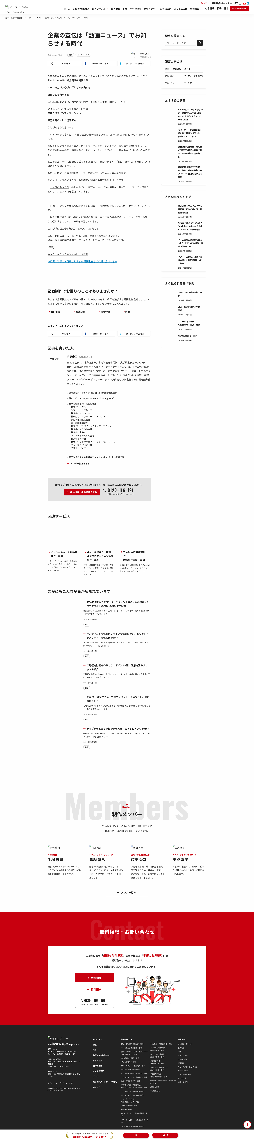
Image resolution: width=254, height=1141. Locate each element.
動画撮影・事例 (126, 1109)
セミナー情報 (183, 1070)
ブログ (39, 17)
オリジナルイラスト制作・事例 (132, 1095)
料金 (127, 311)
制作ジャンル (126, 1039)
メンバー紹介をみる (80, 463)
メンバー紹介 (183, 1059)
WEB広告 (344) (190, 82)
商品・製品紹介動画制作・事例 (132, 1044)
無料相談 (55, 311)
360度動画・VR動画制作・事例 (132, 1126)
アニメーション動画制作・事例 (132, 1091)
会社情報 (181, 1039)
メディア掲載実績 (184, 1074)
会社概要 (80, 311)
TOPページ (97, 1039)
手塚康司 (144, 53)
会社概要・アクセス (185, 1044)
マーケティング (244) (193, 75)
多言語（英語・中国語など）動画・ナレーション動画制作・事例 (134, 1086)
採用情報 (181, 1063)
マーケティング (83, 54)
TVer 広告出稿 (155, 1091)
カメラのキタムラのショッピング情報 (68, 254)
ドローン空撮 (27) (173, 69)
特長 (95, 1044)
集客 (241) (169, 82)
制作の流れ (97, 1065)
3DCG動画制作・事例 (129, 1105)
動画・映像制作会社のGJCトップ (19, 17)
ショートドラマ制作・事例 (130, 1069)
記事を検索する (175, 35)
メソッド (96, 1087)
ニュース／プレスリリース (187, 1067)
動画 (70, 54)
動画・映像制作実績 (101, 1055)
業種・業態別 (183, 1082)
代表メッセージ (183, 1055)
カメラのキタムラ (59, 187)
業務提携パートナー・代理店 (105, 1081)
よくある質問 (98, 1071)
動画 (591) (169, 75)
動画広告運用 (154, 1087)
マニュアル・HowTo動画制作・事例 (134, 1077)
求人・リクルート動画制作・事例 (133, 1066)
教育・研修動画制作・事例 (130, 1081)
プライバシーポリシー (67, 1083)
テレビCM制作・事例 (128, 1062)
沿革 (179, 1051)
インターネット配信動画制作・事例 (134, 1073)
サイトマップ (52, 1083)
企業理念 (181, 1048)
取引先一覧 (182, 1078)
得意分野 (105, 311)
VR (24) (187, 69)
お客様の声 (97, 1060)
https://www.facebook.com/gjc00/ (97, 398)
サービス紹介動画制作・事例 (131, 1048)
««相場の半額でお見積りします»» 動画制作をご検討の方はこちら (82, 261)
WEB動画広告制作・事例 (130, 1058)
